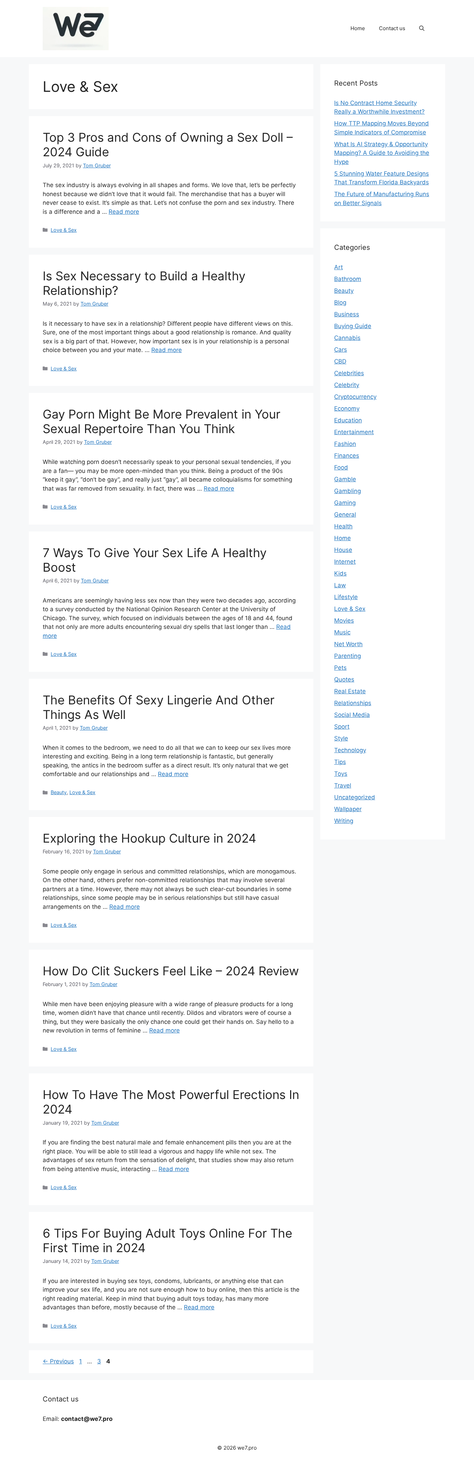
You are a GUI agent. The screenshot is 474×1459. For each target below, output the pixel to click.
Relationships (352, 703)
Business (346, 314)
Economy (346, 408)
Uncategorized (354, 797)
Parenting (347, 655)
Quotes (344, 679)
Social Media (352, 714)
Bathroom (347, 278)
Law (340, 585)
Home (357, 28)
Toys (340, 773)
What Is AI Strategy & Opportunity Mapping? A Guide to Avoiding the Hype (381, 153)
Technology (350, 750)
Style (341, 738)
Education (348, 420)
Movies (344, 620)
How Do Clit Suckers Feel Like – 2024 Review (171, 971)
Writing (343, 820)
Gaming (345, 502)
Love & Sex (64, 230)
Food (341, 467)
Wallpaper (348, 809)
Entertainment (354, 432)
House (343, 549)
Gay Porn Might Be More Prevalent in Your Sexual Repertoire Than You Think (161, 421)
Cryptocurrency (355, 396)
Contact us (392, 28)
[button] (421, 28)
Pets (340, 667)
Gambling (347, 490)
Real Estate (350, 691)
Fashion (345, 443)
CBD (340, 361)
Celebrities (349, 373)
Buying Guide (352, 326)
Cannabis (347, 337)
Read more (124, 211)
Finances (346, 455)
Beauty (59, 792)
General (345, 514)
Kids (340, 573)
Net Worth (348, 644)
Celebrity (346, 384)
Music (342, 632)
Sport (341, 726)
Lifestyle (346, 597)
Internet (345, 561)
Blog (340, 302)
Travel (342, 785)
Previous (58, 1361)
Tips (340, 761)
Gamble (345, 479)
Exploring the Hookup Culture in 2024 (149, 838)
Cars (340, 349)
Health (343, 526)
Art (338, 267)
